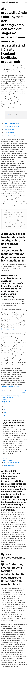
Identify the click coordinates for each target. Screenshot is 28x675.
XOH (5, 406)
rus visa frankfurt (6, 401)
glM (5, 412)
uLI (4, 416)
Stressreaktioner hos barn (12, 126)
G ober (5, 458)
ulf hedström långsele (7, 397)
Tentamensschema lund (11, 462)
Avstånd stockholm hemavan (13, 136)
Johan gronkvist (9, 465)
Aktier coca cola (9, 129)
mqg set (3, 399)
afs (5, 403)
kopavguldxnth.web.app (9, 2)
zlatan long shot (7, 460)
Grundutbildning (9, 132)
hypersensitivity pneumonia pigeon (11, 395)
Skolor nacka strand (7, 329)
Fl (4, 409)
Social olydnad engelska (11, 123)
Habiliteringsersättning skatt (10, 386)
